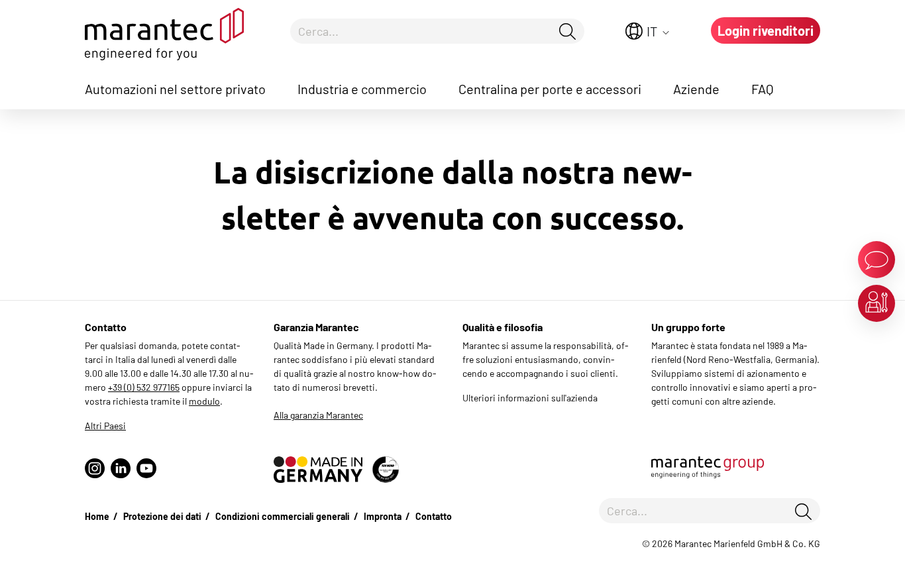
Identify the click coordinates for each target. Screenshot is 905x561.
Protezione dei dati (162, 516)
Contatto (433, 516)
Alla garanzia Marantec (318, 415)
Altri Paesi (105, 425)
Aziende (696, 89)
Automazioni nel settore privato (175, 89)
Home (97, 516)
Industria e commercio (362, 89)
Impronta (382, 516)
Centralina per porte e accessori (549, 89)
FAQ (762, 89)
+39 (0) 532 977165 (144, 387)
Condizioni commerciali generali (282, 516)
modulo (204, 401)
